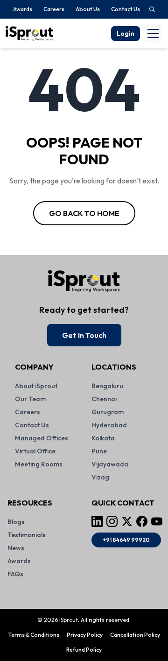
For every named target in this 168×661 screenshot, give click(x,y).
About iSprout (36, 386)
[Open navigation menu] (153, 33)
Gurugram (107, 412)
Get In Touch (84, 335)
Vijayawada (109, 464)
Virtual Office (35, 451)
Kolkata (103, 438)
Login (125, 33)
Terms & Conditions (33, 634)
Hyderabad (109, 425)
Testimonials (26, 535)
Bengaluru (107, 386)
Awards (22, 9)
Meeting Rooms (39, 464)
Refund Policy (84, 649)
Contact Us (125, 9)
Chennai (104, 399)
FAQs (15, 574)
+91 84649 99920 (126, 539)
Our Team (30, 399)
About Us (88, 9)
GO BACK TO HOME (84, 213)
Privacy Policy (85, 634)
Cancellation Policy (135, 634)
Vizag (100, 477)
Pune (99, 451)
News (15, 548)
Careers (53, 9)
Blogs (16, 522)
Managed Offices (41, 438)
